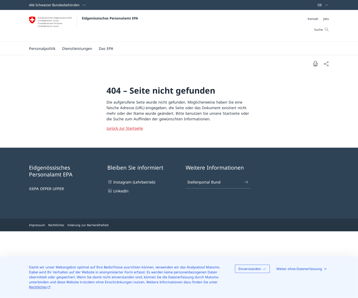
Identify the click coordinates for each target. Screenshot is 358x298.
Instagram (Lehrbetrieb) (134, 182)
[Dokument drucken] (315, 64)
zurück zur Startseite (124, 128)
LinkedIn (120, 190)
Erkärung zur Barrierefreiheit (88, 225)
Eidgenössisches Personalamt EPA (110, 18)
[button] (42, 48)
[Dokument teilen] (326, 64)
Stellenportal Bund (203, 182)
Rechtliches (38, 287)
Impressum (37, 225)
